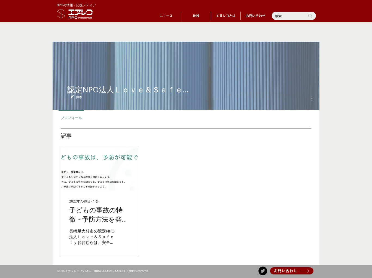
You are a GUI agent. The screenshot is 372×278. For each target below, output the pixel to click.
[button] (196, 16)
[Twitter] (262, 271)
